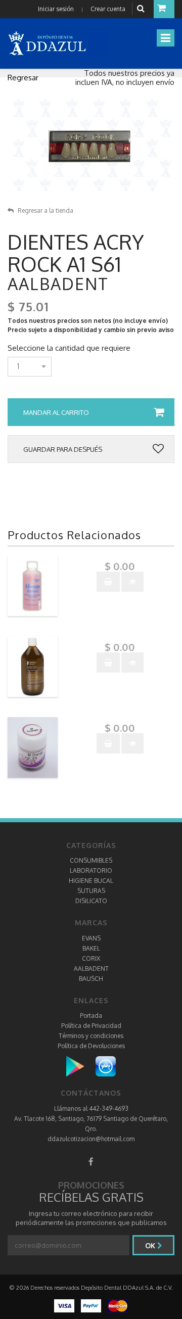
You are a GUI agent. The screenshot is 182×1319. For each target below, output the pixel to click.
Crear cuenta (107, 9)
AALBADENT (91, 968)
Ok (151, 1245)
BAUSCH (91, 978)
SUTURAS (91, 890)
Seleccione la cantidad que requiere (69, 348)
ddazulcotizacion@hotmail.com (91, 1139)
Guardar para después (62, 449)
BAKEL (91, 948)
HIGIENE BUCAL (91, 880)
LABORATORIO (91, 870)
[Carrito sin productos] (164, 9)
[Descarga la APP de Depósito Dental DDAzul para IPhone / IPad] (106, 1066)
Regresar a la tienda (45, 210)
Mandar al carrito (56, 412)
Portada (91, 1015)
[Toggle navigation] (165, 37)
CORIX (91, 958)
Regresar (23, 77)
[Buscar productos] (142, 9)
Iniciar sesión (56, 9)
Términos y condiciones (91, 1036)
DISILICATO (91, 901)
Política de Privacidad (91, 1025)
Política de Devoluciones (91, 1046)
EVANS (91, 938)
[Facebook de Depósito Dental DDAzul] (91, 1161)
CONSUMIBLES (91, 860)
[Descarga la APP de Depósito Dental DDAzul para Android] (80, 1066)
